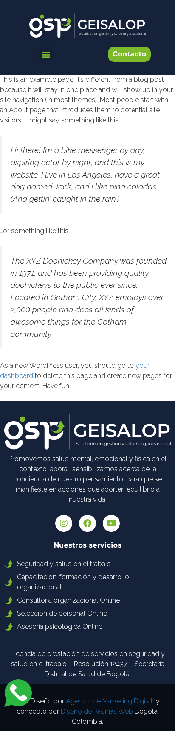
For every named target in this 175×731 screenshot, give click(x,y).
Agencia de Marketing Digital (109, 701)
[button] (46, 54)
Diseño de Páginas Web (97, 711)
